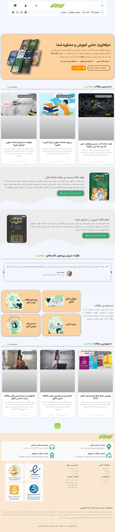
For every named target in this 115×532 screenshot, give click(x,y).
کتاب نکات (85, 12)
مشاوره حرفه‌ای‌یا (74, 12)
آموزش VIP (95, 12)
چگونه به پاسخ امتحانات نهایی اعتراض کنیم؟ (19, 144)
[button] (3, 272)
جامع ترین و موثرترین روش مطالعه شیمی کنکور (57, 397)
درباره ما (64, 12)
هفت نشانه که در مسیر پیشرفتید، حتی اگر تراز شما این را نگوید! (96, 145)
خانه (102, 12)
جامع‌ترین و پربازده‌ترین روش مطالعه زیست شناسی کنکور (19, 397)
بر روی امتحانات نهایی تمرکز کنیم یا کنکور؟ (57, 144)
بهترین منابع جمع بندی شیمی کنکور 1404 (95, 397)
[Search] (102, 6)
